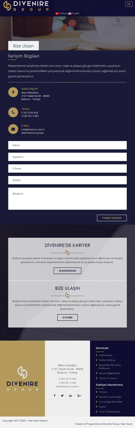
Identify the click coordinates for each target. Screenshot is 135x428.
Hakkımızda (105, 355)
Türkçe (63, 13)
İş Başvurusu (67, 270)
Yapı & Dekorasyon (110, 411)
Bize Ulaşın (23, 45)
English (75, 13)
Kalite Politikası (107, 360)
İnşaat (102, 406)
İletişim (67, 317)
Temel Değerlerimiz (109, 373)
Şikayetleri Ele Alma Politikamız (109, 366)
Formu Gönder (112, 218)
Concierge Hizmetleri (110, 401)
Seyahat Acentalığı (110, 396)
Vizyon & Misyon (108, 378)
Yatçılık (103, 391)
